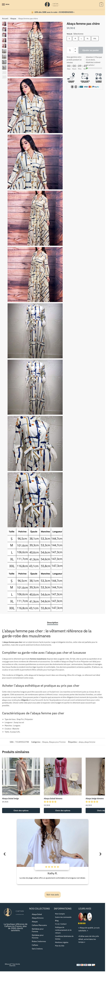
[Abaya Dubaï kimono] (63, 776)
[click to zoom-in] (35, 49)
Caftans (35, 945)
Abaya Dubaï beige (10, 798)
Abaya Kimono (38, 918)
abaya (81, 742)
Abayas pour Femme (57, 742)
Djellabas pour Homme (38, 936)
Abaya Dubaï (37, 914)
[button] (50, 801)
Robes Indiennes (39, 941)
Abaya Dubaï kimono (53, 798)
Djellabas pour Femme (38, 930)
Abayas (13, 18)
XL (88, 38)
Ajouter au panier (90, 50)
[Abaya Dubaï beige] (21, 776)
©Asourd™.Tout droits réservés (12, 965)
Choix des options (21, 810)
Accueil (5, 18)
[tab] (52, 620)
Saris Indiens (37, 949)
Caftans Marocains (39, 925)
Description (52, 622)
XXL (94, 38)
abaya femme (89, 742)
